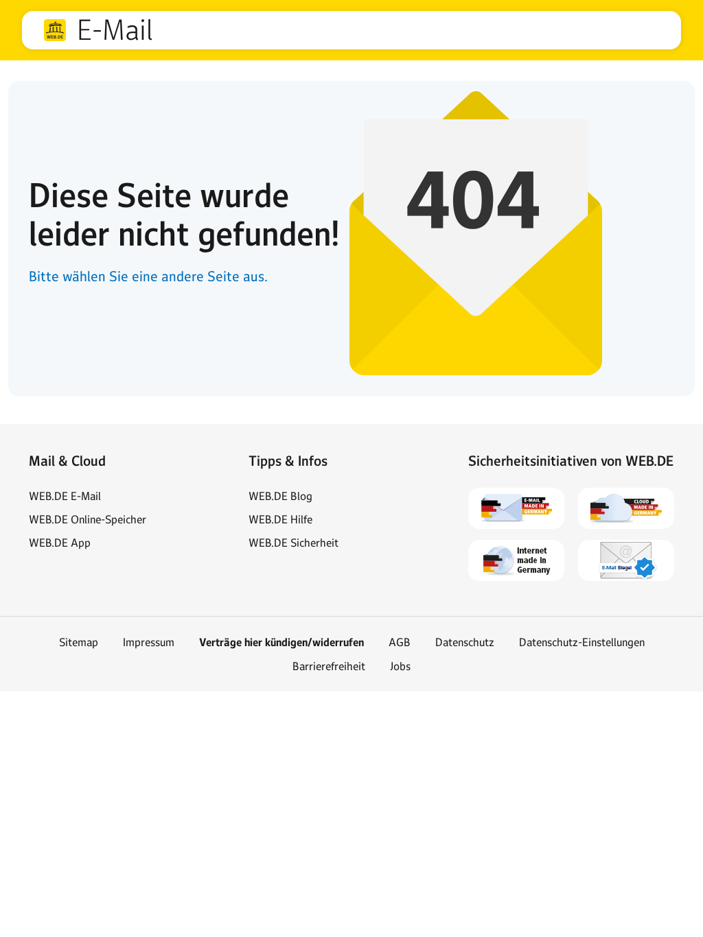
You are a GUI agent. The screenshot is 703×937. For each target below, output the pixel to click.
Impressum (148, 642)
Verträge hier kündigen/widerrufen (281, 642)
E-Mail (114, 30)
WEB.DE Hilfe (280, 519)
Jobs (400, 666)
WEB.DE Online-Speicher (87, 519)
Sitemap (78, 642)
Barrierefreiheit (328, 666)
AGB (400, 642)
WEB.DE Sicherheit (293, 542)
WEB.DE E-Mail (65, 496)
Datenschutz (464, 642)
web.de (55, 30)
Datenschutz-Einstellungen (582, 642)
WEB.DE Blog (280, 496)
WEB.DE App (60, 542)
